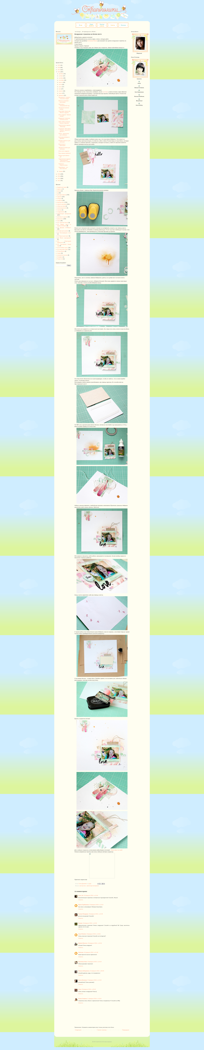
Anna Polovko (82, 934)
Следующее (78, 1030)
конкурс (59, 198)
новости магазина (62, 204)
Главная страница (101, 1030)
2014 (59, 176)
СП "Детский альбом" (62, 231)
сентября (61, 80)
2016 (59, 71)
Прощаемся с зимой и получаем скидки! (64, 98)
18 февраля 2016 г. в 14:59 (90, 923)
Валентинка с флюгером (62, 144)
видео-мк (59, 189)
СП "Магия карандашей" (64, 238)
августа (61, 82)
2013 (59, 178)
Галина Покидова (83, 914)
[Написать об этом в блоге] (99, 884)
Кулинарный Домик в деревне (64, 137)
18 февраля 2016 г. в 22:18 (94, 961)
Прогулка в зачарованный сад (64, 105)
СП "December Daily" (62, 249)
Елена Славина (82, 998)
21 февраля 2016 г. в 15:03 (94, 998)
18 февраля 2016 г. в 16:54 (95, 943)
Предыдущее (125, 1030)
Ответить (80, 899)
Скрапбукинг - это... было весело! (64, 168)
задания (59, 196)
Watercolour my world (116, 850)
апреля (61, 91)
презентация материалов (93, 885)
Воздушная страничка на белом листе (64, 119)
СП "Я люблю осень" (62, 247)
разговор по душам (62, 216)
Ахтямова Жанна (92, 40)
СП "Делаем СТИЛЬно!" (64, 227)
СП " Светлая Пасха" (62, 222)
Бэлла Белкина (82, 980)
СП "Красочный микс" (62, 236)
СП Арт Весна (60, 251)
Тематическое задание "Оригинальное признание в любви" (65, 160)
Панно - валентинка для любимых (64, 134)
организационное (61, 208)
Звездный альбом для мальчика (64, 148)
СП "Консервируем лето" (64, 232)
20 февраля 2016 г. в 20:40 (89, 989)
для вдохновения (61, 194)
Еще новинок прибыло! (65, 153)
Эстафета (59, 257)
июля (60, 84)
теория (59, 253)
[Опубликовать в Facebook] (102, 884)
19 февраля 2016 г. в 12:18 (94, 980)
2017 (59, 69)
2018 (59, 67)
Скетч (58, 220)
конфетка (59, 200)
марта (60, 93)
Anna (79, 989)
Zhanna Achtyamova (83, 970)
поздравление (61, 211)
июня (60, 86)
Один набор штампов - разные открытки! (65, 122)
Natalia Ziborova (82, 943)
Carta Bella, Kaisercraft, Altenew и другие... (65, 112)
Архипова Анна (82, 961)
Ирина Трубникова (83, 904)
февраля (61, 95)
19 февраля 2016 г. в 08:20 (97, 970)
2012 (59, 180)
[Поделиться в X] (101, 884)
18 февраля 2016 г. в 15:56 (93, 934)
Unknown (81, 952)
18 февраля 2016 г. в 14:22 (96, 904)
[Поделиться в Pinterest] (104, 884)
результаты (60, 218)
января (61, 171)
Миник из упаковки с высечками (64, 101)
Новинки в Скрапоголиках (63, 164)
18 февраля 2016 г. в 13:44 (91, 895)
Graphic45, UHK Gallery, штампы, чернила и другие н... (65, 130)
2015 (59, 174)
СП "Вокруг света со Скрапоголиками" (64, 225)
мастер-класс (82, 885)
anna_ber (80, 895)
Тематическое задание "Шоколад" (65, 126)
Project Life (60, 259)
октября (61, 78)
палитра (59, 209)
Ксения (80, 923)
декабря (61, 73)
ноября (61, 75)
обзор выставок (61, 206)
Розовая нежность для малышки (64, 141)
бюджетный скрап (62, 187)
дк (57, 192)
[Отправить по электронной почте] (98, 884)
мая (60, 88)
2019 (59, 65)
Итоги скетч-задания (64, 151)
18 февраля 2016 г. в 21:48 (91, 952)
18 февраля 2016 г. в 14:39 (96, 914)
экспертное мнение (62, 255)
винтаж (59, 191)
